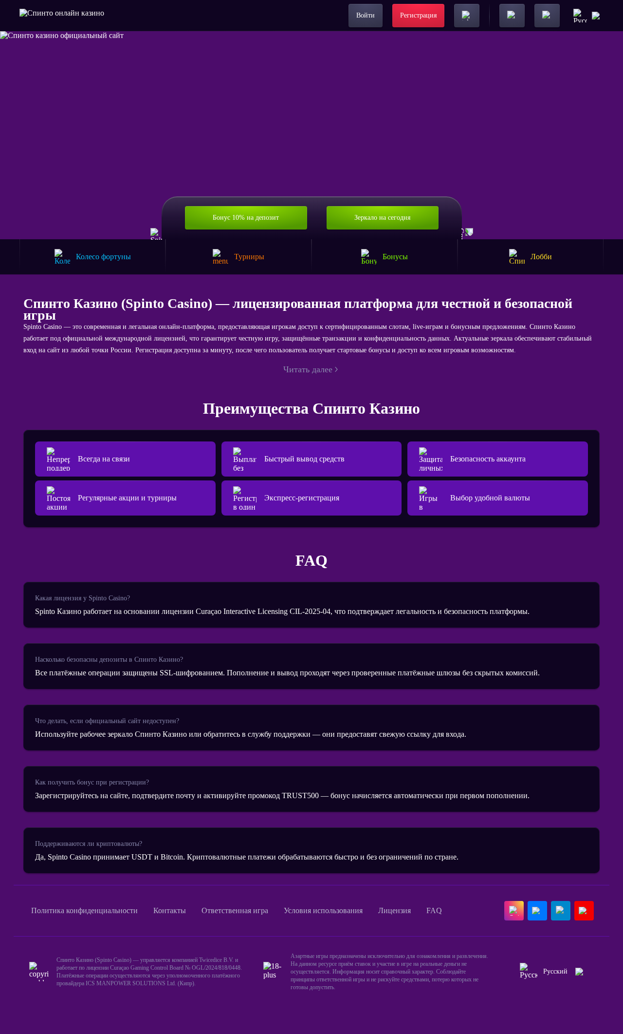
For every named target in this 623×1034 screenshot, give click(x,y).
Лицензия (394, 910)
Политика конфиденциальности (84, 910)
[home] (61, 15)
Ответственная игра (235, 910)
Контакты (169, 910)
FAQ (434, 910)
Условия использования (323, 910)
